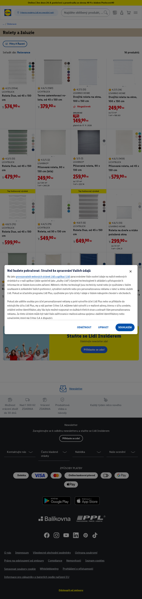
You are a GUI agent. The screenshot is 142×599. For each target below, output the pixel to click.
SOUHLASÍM (125, 327)
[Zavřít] (130, 271)
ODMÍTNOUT (84, 327)
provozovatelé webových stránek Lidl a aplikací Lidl (43, 276)
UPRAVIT (103, 327)
